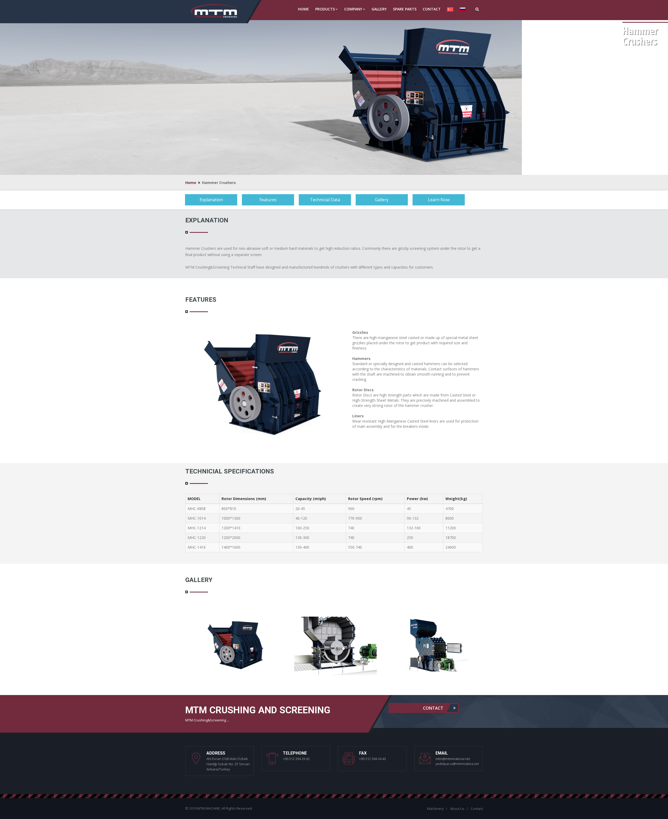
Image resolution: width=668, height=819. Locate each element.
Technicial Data (325, 200)
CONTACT (432, 9)
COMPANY (353, 9)
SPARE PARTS (404, 9)
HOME (303, 9)
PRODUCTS (325, 9)
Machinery (435, 808)
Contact (433, 708)
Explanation (211, 200)
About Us (457, 808)
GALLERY (379, 9)
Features (268, 200)
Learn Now (439, 200)
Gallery (382, 200)
